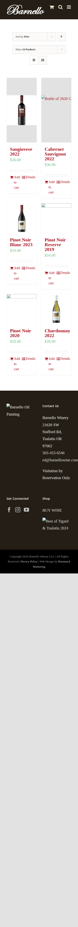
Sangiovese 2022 (21, 151)
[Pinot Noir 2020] (22, 309)
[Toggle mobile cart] (52, 7)
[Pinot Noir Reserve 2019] (56, 218)
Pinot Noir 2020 (20, 333)
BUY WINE (52, 510)
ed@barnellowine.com (60, 460)
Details (29, 177)
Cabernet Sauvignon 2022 (55, 153)
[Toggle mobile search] (60, 7)
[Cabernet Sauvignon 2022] (56, 110)
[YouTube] (26, 509)
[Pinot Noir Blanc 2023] (22, 218)
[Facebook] (9, 509)
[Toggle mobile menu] (69, 7)
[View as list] (42, 60)
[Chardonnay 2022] (56, 309)
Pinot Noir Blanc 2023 (21, 242)
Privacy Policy (29, 561)
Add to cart (17, 182)
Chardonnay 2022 (57, 333)
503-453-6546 (53, 453)
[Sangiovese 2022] (22, 110)
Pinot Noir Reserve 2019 (55, 244)
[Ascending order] (61, 36)
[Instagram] (17, 509)
